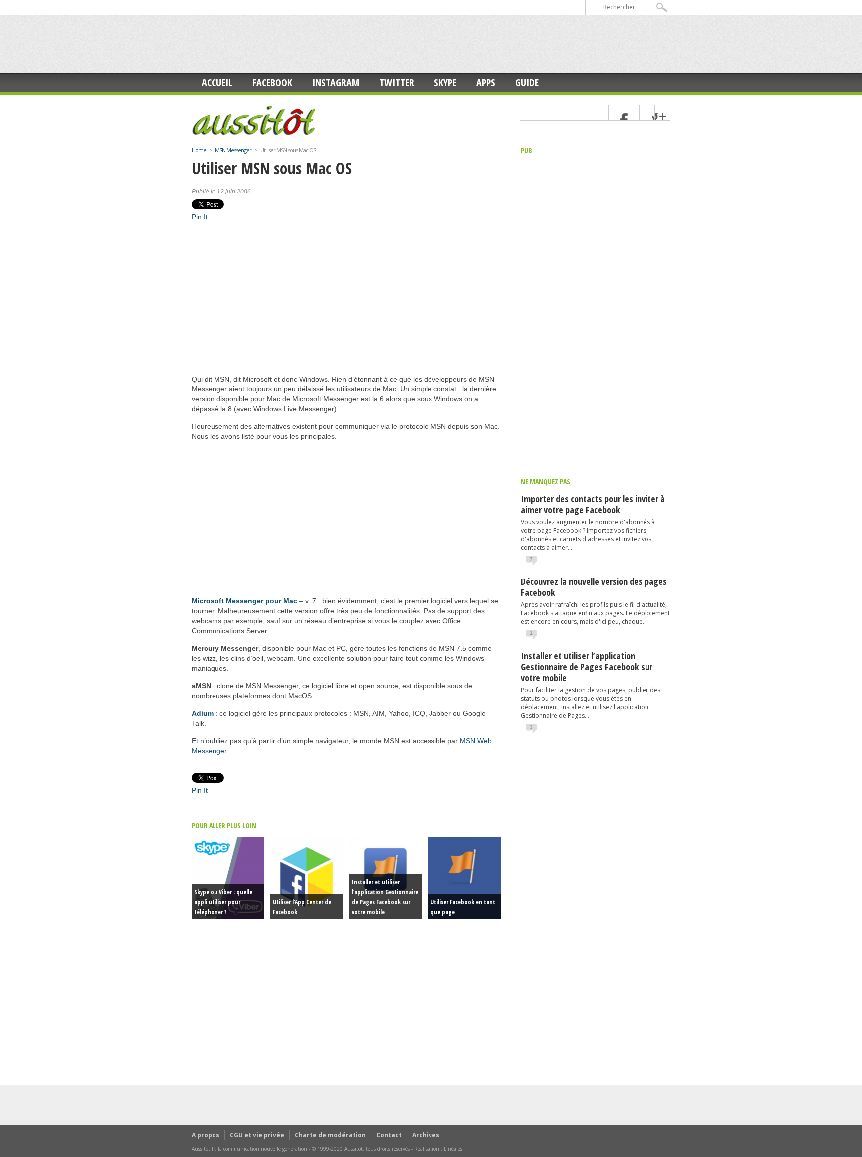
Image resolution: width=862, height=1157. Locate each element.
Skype (445, 82)
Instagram (335, 82)
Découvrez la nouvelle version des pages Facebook (594, 587)
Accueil (217, 82)
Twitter (396, 82)
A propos (205, 1135)
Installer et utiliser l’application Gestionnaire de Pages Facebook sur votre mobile (586, 666)
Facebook (272, 82)
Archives (425, 1135)
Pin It (200, 217)
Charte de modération (330, 1135)
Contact (389, 1135)
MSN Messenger (233, 150)
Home (199, 150)
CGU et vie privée (257, 1135)
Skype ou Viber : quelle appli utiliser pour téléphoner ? (223, 902)
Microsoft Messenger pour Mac (244, 601)
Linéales (453, 1148)
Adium (203, 713)
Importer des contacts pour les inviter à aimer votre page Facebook (593, 504)
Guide (527, 82)
